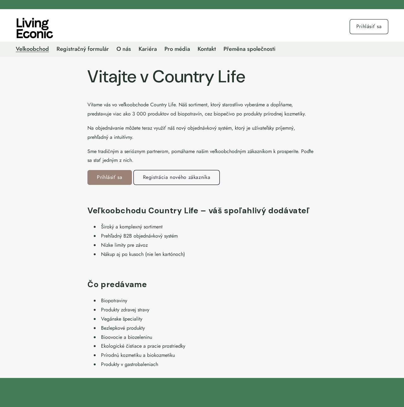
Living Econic (196, 398)
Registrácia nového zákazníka (177, 177)
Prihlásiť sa (369, 26)
